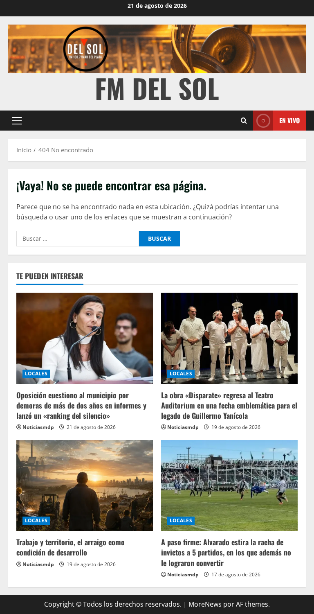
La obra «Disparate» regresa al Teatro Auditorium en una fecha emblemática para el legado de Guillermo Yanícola (229, 405)
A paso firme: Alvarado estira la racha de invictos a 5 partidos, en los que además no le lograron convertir (226, 552)
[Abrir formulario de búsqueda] (244, 121)
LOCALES (36, 373)
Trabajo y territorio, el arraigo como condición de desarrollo (70, 547)
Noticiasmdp (38, 427)
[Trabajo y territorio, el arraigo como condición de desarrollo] (84, 485)
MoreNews (205, 604)
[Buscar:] (77, 238)
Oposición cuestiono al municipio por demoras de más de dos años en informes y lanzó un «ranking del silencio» (81, 405)
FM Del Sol (157, 88)
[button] (17, 120)
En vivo (289, 120)
